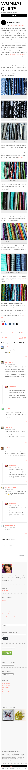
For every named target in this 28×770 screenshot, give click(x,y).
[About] (8, 740)
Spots (9, 279)
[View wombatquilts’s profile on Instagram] (4, 590)
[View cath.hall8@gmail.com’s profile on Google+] (7, 590)
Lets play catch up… (6, 613)
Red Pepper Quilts (6, 683)
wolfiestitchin (9, 448)
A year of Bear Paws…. (7, 611)
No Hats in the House (7, 695)
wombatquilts (21, 25)
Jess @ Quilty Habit (10, 487)
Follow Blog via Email (9, 632)
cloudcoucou (8, 427)
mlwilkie (7, 347)
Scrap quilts (13, 25)
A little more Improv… (6, 609)
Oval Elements (11, 215)
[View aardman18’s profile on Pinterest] (6, 590)
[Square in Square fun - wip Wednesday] (20, 727)
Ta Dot (23, 278)
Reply (26, 356)
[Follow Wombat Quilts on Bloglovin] (8, 648)
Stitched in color (5, 693)
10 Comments (24, 332)
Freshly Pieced (5, 689)
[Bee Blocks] (20, 715)
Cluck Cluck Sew (6, 685)
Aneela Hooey (19, 54)
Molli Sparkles (9, 362)
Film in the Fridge (6, 691)
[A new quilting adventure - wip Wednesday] (20, 740)
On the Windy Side (6, 698)
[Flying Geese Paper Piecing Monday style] (8, 727)
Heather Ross (12, 54)
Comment (21, 555)
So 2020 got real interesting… (8, 616)
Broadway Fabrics (10, 525)
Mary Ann (8, 409)
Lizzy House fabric (6, 332)
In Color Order (5, 687)
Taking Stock (4, 337)
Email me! (4, 600)
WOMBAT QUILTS (11, 6)
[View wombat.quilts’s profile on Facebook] (3, 590)
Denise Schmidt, (9, 56)
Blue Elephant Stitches (7, 700)
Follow (5, 638)
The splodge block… (6, 618)
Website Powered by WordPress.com (8, 766)
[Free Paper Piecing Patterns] (8, 715)
